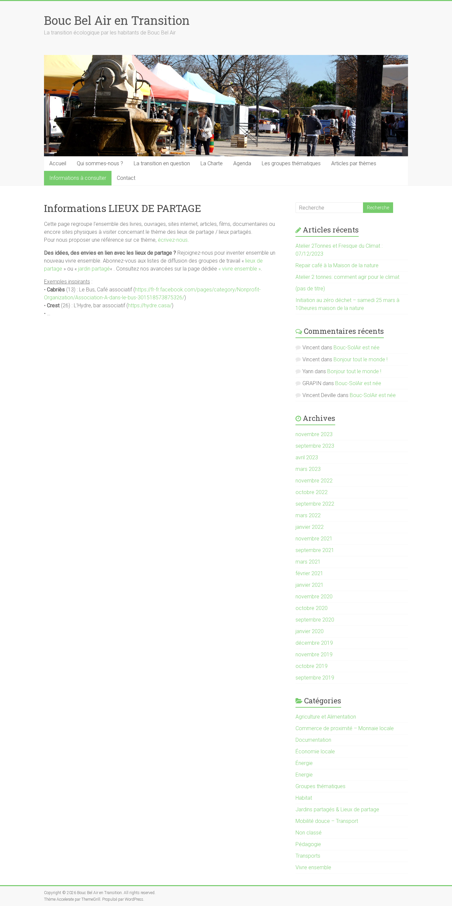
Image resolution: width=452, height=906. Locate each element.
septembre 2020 (314, 620)
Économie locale (315, 751)
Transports (307, 856)
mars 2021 (308, 562)
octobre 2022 (311, 492)
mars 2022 (308, 515)
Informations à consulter (77, 178)
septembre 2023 (314, 446)
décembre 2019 (314, 643)
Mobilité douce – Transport (326, 821)
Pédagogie (308, 844)
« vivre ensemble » (239, 269)
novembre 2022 (314, 481)
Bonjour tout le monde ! (360, 359)
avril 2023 (306, 457)
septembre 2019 (314, 678)
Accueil (57, 163)
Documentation (313, 740)
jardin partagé (94, 269)
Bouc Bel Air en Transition (117, 20)
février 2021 (309, 573)
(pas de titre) (310, 288)
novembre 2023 (314, 434)
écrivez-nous (173, 240)
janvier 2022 (309, 527)
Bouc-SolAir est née (357, 347)
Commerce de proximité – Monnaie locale (344, 728)
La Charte (212, 163)
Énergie (304, 763)
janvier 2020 (309, 631)
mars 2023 (308, 469)
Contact (126, 178)
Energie (304, 775)
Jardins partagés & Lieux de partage (337, 809)
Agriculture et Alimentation (325, 717)
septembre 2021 (314, 550)
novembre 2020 (314, 596)
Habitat (303, 798)
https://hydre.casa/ (150, 305)
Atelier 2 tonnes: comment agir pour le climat (347, 277)
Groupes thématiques (320, 786)
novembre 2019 (314, 654)
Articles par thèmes (353, 163)
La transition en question (162, 163)
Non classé (308, 833)
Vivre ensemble (313, 867)
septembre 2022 (314, 504)
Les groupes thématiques (291, 163)
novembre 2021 (314, 538)
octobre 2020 (311, 608)
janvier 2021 (309, 585)
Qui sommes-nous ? (100, 163)
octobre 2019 (311, 666)
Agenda (242, 163)
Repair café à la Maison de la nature (337, 265)
